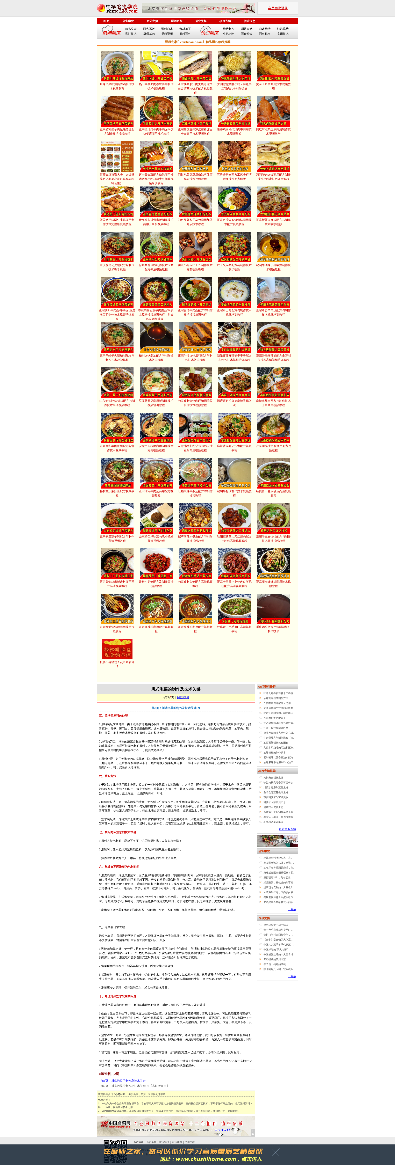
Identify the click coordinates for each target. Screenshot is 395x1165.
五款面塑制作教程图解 (276, 742)
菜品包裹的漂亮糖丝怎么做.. (279, 732)
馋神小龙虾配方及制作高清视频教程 (156, 584)
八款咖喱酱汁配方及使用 (277, 703)
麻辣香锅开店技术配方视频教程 (234, 448)
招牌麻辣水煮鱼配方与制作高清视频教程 (195, 538)
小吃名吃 (228, 33)
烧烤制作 (228, 28)
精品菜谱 (131, 28)
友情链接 (164, 1142)
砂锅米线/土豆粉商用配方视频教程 (273, 448)
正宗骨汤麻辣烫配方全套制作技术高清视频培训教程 (273, 357)
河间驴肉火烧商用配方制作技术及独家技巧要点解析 (273, 177)
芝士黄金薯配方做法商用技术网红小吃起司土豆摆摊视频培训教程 (156, 179)
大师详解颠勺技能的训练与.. (279, 708)
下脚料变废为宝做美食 (276, 797)
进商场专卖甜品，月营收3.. (278, 887)
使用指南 (190, 1142)
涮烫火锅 (246, 28)
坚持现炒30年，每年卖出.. (278, 877)
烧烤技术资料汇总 (273, 807)
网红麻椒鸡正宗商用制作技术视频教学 (273, 131)
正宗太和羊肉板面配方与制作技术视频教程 (117, 448)
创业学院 (128, 21)
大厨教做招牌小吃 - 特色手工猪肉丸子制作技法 (234, 86)
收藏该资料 (183, 697)
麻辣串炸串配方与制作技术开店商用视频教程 (273, 403)
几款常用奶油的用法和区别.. (279, 747)
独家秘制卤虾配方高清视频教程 (195, 584)
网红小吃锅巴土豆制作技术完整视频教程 (195, 267)
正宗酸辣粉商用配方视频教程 (195, 629)
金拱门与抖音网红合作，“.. (278, 934)
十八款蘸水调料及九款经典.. (279, 722)
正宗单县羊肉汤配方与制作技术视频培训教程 (273, 312)
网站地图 (177, 1142)
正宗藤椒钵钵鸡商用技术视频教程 (273, 584)
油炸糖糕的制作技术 (275, 752)
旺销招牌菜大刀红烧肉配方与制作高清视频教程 (234, 538)
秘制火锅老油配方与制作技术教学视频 (156, 357)
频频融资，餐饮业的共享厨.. (279, 882)
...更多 (292, 909)
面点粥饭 (149, 28)
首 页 (106, 21)
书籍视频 (167, 33)
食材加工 (185, 28)
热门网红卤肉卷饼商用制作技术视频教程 (156, 86)
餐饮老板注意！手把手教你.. (279, 897)
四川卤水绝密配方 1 (274, 718)
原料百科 (185, 33)
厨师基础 (149, 33)
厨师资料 (176, 21)
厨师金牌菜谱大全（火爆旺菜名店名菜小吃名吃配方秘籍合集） (117, 179)
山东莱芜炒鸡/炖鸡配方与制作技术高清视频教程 (117, 403)
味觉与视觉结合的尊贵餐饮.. (279, 782)
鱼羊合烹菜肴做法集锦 (276, 792)
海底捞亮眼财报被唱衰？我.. (279, 872)
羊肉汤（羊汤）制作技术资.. (279, 817)
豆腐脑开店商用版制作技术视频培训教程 (156, 403)
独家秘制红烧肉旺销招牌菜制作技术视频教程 (195, 403)
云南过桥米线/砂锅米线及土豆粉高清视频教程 (195, 448)
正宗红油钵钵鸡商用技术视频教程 (117, 629)
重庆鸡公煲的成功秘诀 (276, 924)
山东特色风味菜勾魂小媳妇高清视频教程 (156, 538)
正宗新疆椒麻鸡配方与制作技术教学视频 (273, 222)
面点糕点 (265, 33)
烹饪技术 (131, 33)
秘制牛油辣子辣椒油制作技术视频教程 (273, 267)
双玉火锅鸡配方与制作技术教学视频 (234, 267)
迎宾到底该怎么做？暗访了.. (279, 862)
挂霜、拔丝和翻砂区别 (276, 727)
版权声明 (139, 1142)
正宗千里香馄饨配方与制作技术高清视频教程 (273, 538)
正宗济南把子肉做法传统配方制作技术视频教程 (117, 131)
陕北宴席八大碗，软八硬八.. (279, 969)
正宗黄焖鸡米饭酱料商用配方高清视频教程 (117, 584)
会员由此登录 (278, 8)
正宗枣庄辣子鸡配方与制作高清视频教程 (117, 538)
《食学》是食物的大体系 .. (278, 939)
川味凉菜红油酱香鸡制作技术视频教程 (117, 86)
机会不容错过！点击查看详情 (117, 664)
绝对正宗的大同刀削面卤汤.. (279, 713)
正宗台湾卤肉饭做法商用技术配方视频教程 (234, 222)
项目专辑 (225, 21)
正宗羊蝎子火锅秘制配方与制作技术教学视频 (117, 357)
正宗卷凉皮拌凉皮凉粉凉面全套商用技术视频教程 (195, 131)
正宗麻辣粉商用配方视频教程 (156, 629)
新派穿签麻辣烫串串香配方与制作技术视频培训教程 (234, 357)
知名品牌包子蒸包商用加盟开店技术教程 (195, 222)
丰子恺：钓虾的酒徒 (275, 964)
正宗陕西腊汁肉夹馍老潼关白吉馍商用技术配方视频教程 (195, 88)
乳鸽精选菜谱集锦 (273, 822)
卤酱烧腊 (265, 28)
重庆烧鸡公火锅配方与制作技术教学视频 (117, 267)
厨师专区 (111, 31)
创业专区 (209, 31)
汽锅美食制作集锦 (273, 777)
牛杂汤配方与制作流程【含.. (279, 737)
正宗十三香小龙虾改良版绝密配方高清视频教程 (234, 584)
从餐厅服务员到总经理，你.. (279, 867)
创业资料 (201, 21)
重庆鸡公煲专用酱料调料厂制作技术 (273, 629)
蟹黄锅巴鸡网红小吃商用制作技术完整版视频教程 (117, 222)
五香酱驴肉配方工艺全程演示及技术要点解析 (234, 177)
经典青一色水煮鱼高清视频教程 (273, 493)
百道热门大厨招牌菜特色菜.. (279, 812)
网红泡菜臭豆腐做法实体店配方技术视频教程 (195, 177)
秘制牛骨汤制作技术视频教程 (234, 493)
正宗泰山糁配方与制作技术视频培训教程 (234, 312)
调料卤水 (167, 28)
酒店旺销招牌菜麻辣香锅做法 (234, 403)
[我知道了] (277, 1154)
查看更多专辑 (287, 829)
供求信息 (249, 21)
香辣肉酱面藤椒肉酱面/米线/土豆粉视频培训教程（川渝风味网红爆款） (156, 315)
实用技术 (283, 33)
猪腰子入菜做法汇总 (275, 802)
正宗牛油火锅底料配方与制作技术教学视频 (195, 357)
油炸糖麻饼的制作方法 (276, 698)
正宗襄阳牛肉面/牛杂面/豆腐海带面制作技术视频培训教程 (117, 315)
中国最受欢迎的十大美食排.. (279, 954)
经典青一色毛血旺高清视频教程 (234, 629)
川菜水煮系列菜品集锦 (276, 787)
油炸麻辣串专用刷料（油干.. (279, 762)
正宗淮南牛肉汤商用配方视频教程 (156, 493)
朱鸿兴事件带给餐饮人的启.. (279, 902)
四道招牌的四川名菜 (275, 959)
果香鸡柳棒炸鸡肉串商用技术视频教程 (234, 131)
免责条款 (151, 1142)
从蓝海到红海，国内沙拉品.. (279, 892)
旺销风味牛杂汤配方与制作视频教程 (195, 493)
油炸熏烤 (283, 28)
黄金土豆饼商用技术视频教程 (273, 86)
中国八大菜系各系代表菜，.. (279, 944)
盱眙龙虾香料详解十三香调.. (279, 693)
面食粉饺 (246, 33)
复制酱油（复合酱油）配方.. (279, 757)
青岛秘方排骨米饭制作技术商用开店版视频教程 (156, 222)
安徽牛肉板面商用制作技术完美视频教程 (156, 448)
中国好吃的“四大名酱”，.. (278, 949)
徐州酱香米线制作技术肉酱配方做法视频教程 (156, 267)
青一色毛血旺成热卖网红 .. (278, 929)
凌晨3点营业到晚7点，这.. (278, 857)
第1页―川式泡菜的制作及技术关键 (123, 1080)
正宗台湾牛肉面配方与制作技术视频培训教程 (195, 312)
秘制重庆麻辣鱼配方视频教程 (117, 493)
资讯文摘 (152, 21)
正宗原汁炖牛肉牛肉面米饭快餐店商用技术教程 (156, 131)
